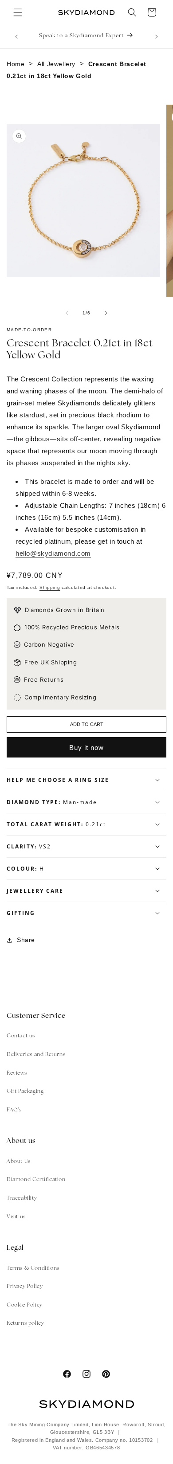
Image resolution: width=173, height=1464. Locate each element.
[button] (18, 12)
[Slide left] (67, 313)
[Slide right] (106, 313)
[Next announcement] (156, 37)
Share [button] (26, 939)
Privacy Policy (25, 1286)
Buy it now (86, 747)
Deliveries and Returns (36, 1054)
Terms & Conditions (33, 1268)
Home (15, 63)
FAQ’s (14, 1110)
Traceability (22, 1198)
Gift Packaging (25, 1091)
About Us (19, 1161)
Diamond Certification (36, 1179)
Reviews (17, 1073)
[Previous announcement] (16, 37)
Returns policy (25, 1323)
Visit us (16, 1217)
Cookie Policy (25, 1305)
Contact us (21, 1036)
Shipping (49, 587)
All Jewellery (56, 63)
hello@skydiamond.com (53, 553)
